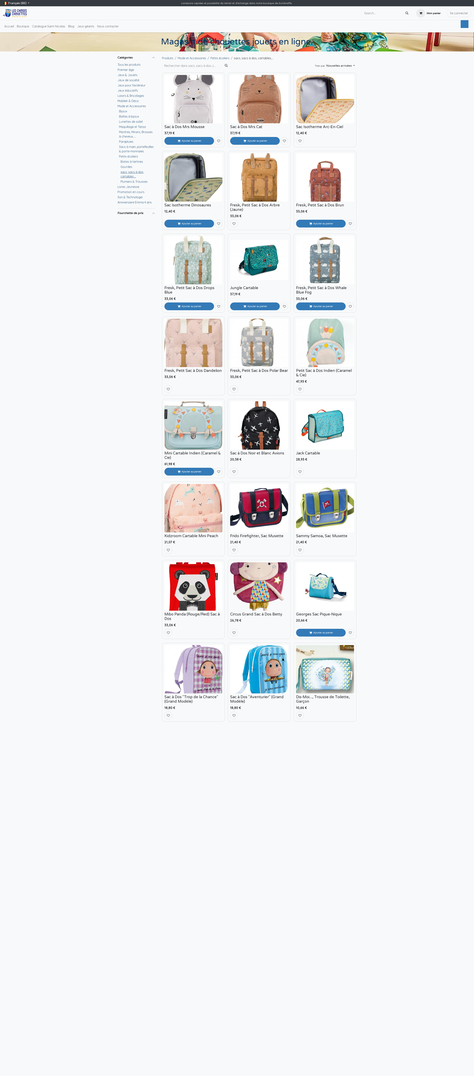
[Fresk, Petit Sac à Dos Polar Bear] (259, 343)
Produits (167, 58)
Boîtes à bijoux (129, 116)
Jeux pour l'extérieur (132, 85)
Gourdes (126, 167)
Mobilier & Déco (128, 101)
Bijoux (123, 111)
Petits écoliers (128, 156)
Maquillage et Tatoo (132, 127)
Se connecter (459, 13)
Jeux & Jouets (127, 75)
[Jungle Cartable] (259, 260)
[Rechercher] (407, 13)
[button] (334, 66)
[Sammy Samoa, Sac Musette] (325, 508)
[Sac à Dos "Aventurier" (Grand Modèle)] (259, 669)
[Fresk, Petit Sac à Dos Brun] (325, 177)
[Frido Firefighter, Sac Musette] (259, 508)
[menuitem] (9, 26)
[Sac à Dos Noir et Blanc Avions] (259, 425)
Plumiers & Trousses (134, 181)
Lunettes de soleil (131, 121)
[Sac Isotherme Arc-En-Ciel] (325, 99)
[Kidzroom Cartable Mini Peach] (193, 508)
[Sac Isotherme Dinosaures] (193, 177)
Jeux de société (128, 80)
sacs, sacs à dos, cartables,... (132, 174)
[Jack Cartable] (325, 425)
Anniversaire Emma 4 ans (135, 202)
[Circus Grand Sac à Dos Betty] (259, 586)
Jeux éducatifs (128, 90)
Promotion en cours (131, 192)
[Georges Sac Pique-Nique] (325, 586)
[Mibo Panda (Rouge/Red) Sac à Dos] (193, 586)
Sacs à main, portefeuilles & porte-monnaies (136, 149)
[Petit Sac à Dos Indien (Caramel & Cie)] (325, 343)
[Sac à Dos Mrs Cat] (259, 99)
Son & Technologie (130, 197)
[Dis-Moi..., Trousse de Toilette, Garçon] (325, 669)
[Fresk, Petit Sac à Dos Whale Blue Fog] (325, 260)
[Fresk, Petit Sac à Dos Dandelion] (193, 343)
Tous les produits (129, 64)
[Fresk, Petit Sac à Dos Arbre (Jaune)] (259, 177)
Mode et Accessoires (132, 106)
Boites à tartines (132, 161)
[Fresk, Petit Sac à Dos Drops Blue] (193, 260)
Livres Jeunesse (128, 187)
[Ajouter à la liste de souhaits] (219, 141)
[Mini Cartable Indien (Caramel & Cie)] (193, 425)
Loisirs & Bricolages (131, 96)
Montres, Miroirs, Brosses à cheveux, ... (136, 134)
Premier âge (126, 70)
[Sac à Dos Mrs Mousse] (193, 99)
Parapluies (126, 141)
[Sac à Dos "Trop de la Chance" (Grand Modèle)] (193, 669)
